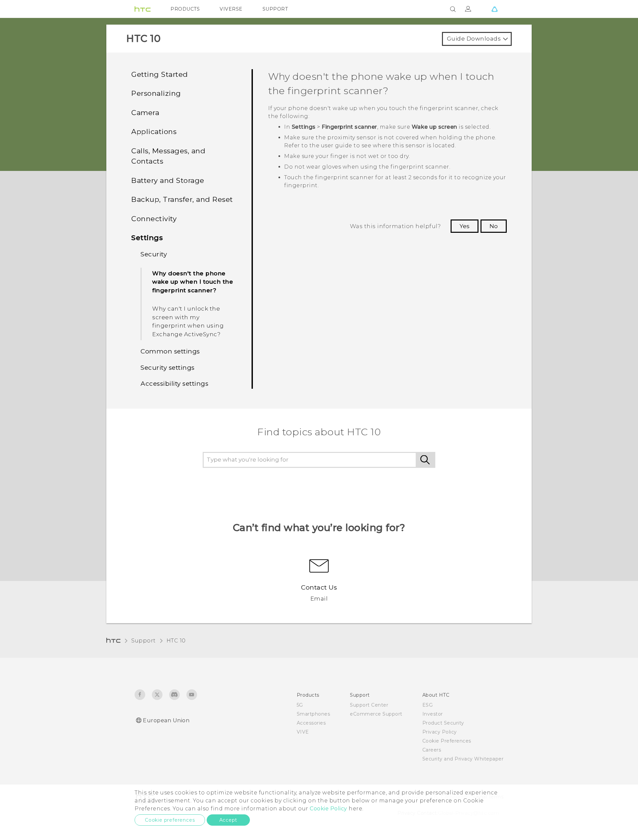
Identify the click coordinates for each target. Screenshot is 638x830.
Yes (465, 226)
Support (143, 640)
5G (300, 705)
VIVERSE (231, 9)
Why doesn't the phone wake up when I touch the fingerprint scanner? (192, 282)
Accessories (311, 723)
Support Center (369, 705)
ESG (427, 705)
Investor (432, 714)
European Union (166, 720)
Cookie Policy (328, 808)
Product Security (443, 723)
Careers (431, 750)
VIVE (303, 732)
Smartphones (313, 714)
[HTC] (143, 9)
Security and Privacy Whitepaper (463, 759)
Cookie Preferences (446, 741)
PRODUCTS (185, 9)
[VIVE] (494, 9)
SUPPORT (275, 9)
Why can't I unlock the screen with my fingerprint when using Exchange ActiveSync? (188, 321)
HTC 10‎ (176, 640)
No (493, 226)
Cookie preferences (170, 820)
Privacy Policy (439, 732)
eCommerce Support (376, 714)
